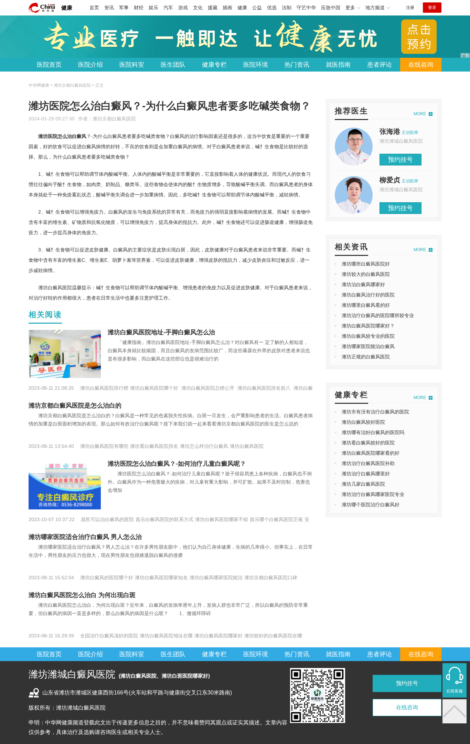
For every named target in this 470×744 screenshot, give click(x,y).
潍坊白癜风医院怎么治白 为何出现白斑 (82, 595)
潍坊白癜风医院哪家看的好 (370, 453)
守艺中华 (306, 7)
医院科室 (131, 64)
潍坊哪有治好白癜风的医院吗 (373, 432)
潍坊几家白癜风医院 (363, 484)
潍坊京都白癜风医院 (114, 118)
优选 (272, 7)
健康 (66, 8)
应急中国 (330, 7)
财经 (138, 7)
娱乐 (153, 7)
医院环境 (255, 64)
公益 (257, 7)
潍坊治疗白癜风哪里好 (366, 473)
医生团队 (173, 64)
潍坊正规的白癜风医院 (366, 356)
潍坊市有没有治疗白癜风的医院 (375, 411)
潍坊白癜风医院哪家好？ (368, 325)
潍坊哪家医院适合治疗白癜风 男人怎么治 (85, 536)
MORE (420, 113)
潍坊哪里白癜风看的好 (366, 305)
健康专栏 (214, 64)
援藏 (212, 7)
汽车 (168, 7)
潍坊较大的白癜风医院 (366, 274)
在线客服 (454, 691)
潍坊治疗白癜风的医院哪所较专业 (378, 315)
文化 (198, 7)
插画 (227, 7)
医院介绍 (90, 64)
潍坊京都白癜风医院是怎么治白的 (75, 405)
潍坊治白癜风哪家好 (363, 284)
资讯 (109, 7)
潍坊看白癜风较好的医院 (368, 442)
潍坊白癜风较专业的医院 (368, 336)
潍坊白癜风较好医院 (363, 422)
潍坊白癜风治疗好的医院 (368, 295)
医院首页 (49, 64)
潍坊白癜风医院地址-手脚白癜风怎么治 (161, 332)
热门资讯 (297, 64)
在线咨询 (420, 64)
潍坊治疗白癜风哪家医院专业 (373, 494)
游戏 (183, 7)
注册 (410, 7)
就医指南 (338, 64)
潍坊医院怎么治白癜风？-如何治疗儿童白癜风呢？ (177, 463)
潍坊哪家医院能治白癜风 (368, 346)
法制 (286, 7)
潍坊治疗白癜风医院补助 (368, 463)
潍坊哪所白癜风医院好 (366, 264)
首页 (94, 7)
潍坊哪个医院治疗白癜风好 (370, 504)
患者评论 (379, 64)
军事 (124, 7)
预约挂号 (400, 159)
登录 (432, 7)
